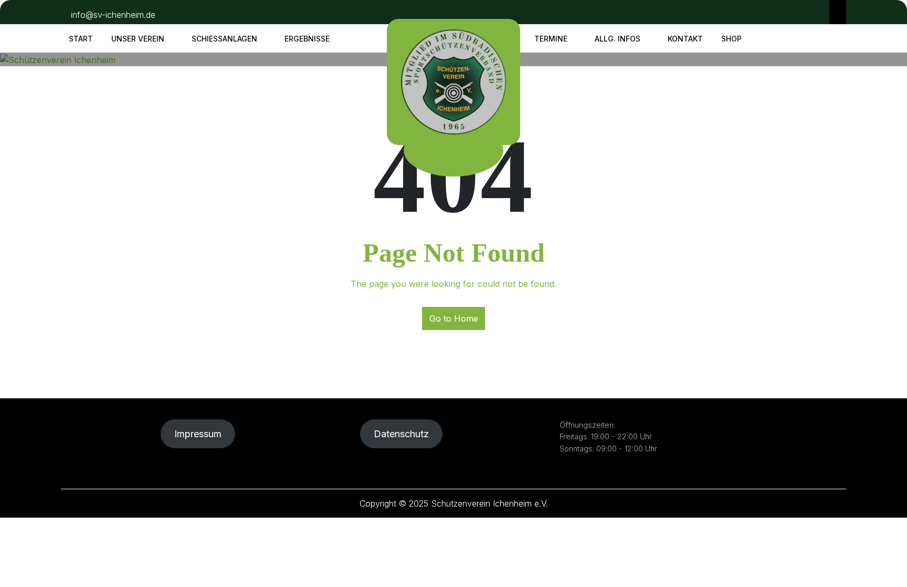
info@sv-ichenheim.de (113, 14)
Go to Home (453, 318)
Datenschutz (401, 433)
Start (81, 38)
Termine (550, 38)
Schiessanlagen (224, 38)
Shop (731, 38)
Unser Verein (137, 38)
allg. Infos (617, 38)
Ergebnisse (307, 38)
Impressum (198, 433)
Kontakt (685, 38)
